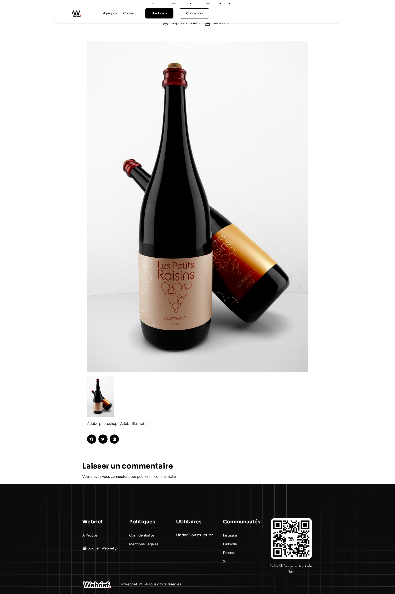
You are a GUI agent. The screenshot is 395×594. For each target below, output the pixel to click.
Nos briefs (159, 13)
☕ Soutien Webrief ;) (100, 548)
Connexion (194, 13)
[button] (91, 439)
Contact (129, 13)
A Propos (90, 535)
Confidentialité (141, 535)
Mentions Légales (143, 544)
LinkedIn (230, 544)
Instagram (231, 535)
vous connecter (115, 476)
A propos (110, 13)
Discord (229, 552)
